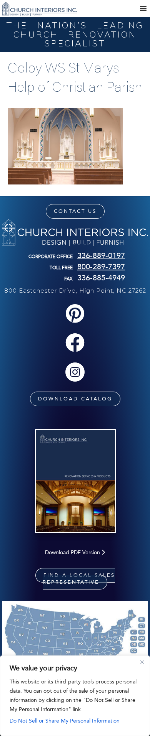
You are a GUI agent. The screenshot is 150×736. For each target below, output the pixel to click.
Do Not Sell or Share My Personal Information (65, 721)
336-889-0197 (101, 255)
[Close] (142, 662)
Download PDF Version (73, 552)
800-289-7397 (101, 266)
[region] (75, 695)
